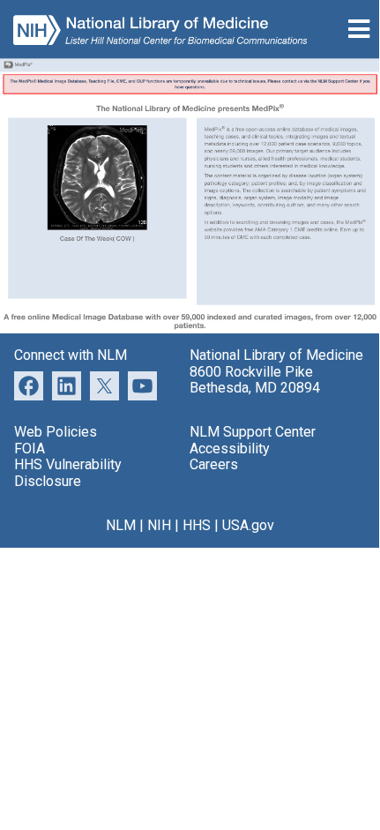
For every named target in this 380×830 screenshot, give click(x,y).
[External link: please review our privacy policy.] (66, 384)
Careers (214, 464)
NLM (121, 525)
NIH (159, 525)
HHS (197, 525)
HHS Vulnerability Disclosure (68, 472)
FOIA (29, 448)
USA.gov (248, 525)
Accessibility (230, 448)
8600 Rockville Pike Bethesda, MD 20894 (255, 379)
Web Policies (55, 431)
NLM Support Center (253, 431)
